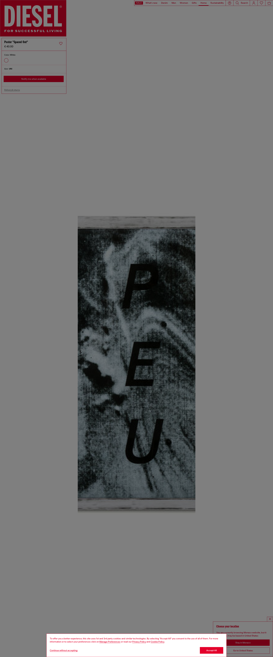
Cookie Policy (157, 641)
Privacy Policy (139, 641)
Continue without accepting (64, 650)
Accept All (211, 650)
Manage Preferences (109, 641)
